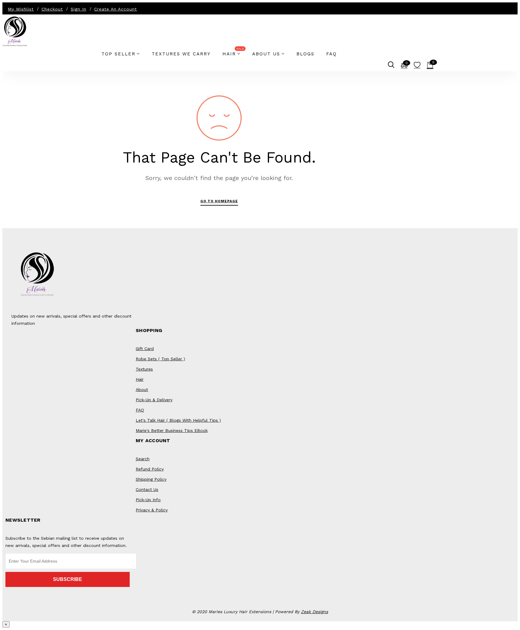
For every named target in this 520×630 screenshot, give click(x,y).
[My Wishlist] (417, 66)
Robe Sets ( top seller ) (160, 358)
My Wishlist (21, 9)
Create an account (115, 9)
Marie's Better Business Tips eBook (172, 430)
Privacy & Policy (152, 509)
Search (143, 458)
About (142, 389)
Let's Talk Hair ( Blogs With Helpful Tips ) (178, 420)
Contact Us (147, 489)
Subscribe (67, 579)
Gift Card (145, 348)
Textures (144, 369)
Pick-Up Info (148, 499)
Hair (140, 379)
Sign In (78, 9)
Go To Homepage (219, 201)
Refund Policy (150, 469)
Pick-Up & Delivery (154, 399)
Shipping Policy (151, 479)
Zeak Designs (314, 611)
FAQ (140, 410)
